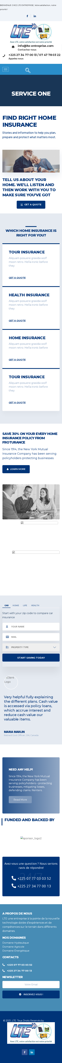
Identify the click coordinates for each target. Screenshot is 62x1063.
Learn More (17, 469)
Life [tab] (25, 605)
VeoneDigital (52, 1020)
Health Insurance (29, 295)
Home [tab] (16, 605)
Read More (20, 799)
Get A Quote (32, 204)
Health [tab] (35, 605)
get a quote (17, 277)
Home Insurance (27, 338)
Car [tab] (6, 605)
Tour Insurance (27, 252)
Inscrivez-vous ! (33, 994)
